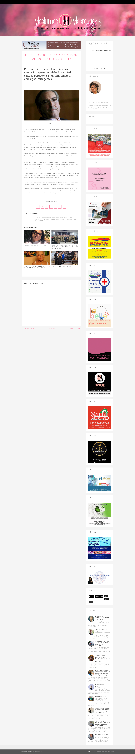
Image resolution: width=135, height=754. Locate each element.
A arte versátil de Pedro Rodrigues (101, 630)
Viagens (77, 2)
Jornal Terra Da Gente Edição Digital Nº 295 (99, 50)
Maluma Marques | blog (36, 751)
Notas (55, 2)
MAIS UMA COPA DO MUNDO (102, 734)
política (90, 602)
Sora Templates (97, 751)
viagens (106, 599)
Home (49, 2)
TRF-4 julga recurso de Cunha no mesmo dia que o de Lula (51, 57)
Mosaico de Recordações (101, 696)
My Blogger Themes (109, 751)
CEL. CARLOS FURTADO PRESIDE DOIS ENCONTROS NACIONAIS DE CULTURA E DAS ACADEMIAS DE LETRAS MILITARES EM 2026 (65, 246)
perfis (106, 596)
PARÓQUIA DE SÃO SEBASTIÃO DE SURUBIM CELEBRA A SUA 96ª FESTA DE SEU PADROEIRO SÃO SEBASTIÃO (102, 658)
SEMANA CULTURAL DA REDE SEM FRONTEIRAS (63, 266)
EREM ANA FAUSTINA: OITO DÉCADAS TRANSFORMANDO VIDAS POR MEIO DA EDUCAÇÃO (102, 643)
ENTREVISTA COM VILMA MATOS (101, 685)
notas (91, 596)
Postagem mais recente (28, 328)
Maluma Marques (46, 62)
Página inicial (52, 328)
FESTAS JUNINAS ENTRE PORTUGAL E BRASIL (35, 245)
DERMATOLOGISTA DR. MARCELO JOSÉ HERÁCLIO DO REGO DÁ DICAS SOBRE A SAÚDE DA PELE (102, 723)
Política (85, 2)
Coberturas (63, 2)
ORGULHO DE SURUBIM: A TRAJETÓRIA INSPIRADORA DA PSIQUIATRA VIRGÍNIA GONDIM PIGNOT (37, 267)
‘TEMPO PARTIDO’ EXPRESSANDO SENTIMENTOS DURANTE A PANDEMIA (102, 618)
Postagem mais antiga (75, 328)
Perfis (71, 2)
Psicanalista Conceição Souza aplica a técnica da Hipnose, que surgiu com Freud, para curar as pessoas (102, 710)
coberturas (99, 596)
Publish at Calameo (99, 68)
